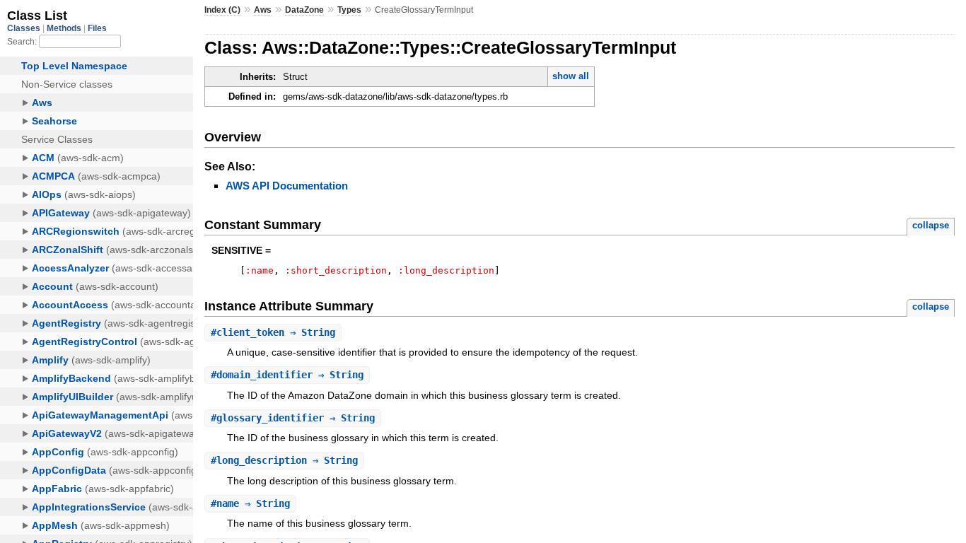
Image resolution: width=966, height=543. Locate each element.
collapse (930, 225)
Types (349, 10)
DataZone (304, 10)
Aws (263, 10)
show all (570, 76)
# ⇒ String (273, 332)
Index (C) (222, 10)
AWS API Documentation (287, 186)
